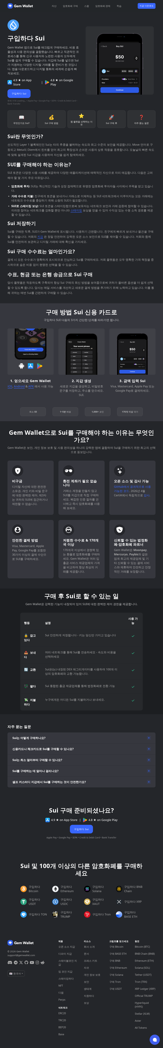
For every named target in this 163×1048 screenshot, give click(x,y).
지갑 (40, 237)
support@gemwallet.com (21, 955)
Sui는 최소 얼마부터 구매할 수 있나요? (37, 760)
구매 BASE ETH (118, 953)
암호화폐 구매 (70, 5)
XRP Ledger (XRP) (145, 989)
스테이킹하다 (66, 978)
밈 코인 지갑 (65, 971)
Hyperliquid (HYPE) (142, 1004)
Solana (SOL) (142, 968)
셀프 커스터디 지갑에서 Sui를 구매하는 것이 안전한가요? (49, 782)
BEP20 (62, 1027)
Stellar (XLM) (142, 1013)
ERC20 (62, 1013)
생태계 (88, 989)
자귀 (86, 968)
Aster (138, 1020)
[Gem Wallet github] (26, 962)
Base (61, 1034)
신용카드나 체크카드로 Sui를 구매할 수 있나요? (43, 749)
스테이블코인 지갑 (67, 962)
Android (19, 386)
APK (31, 386)
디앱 (61, 992)
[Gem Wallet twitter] (21, 962)
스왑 (86, 5)
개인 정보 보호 (92, 975)
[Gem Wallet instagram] (37, 962)
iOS (10, 386)
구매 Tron (115, 982)
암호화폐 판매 (102, 5)
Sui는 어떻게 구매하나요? (29, 738)
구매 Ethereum (118, 968)
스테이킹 (76, 210)
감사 (146, 495)
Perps (61, 999)
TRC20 (62, 1020)
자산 (54, 5)
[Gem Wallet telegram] (16, 962)
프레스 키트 (90, 960)
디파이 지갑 (65, 953)
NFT (60, 985)
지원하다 (89, 996)
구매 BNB (114, 960)
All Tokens (141, 1027)
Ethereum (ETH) (144, 960)
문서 (86, 953)
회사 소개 (89, 946)
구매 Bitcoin (116, 946)
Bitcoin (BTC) (142, 946)
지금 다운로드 (147, 5)
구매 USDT (115, 989)
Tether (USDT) (143, 975)
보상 (86, 1003)
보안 (86, 982)
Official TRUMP (144, 996)
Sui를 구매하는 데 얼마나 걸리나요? (35, 771)
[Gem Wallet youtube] (32, 962)
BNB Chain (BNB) (145, 953)
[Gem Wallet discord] (9, 962)
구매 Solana (116, 975)
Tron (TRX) (141, 982)
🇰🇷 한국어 (15, 973)
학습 (119, 5)
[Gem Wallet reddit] (42, 962)
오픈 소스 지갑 (66, 946)
